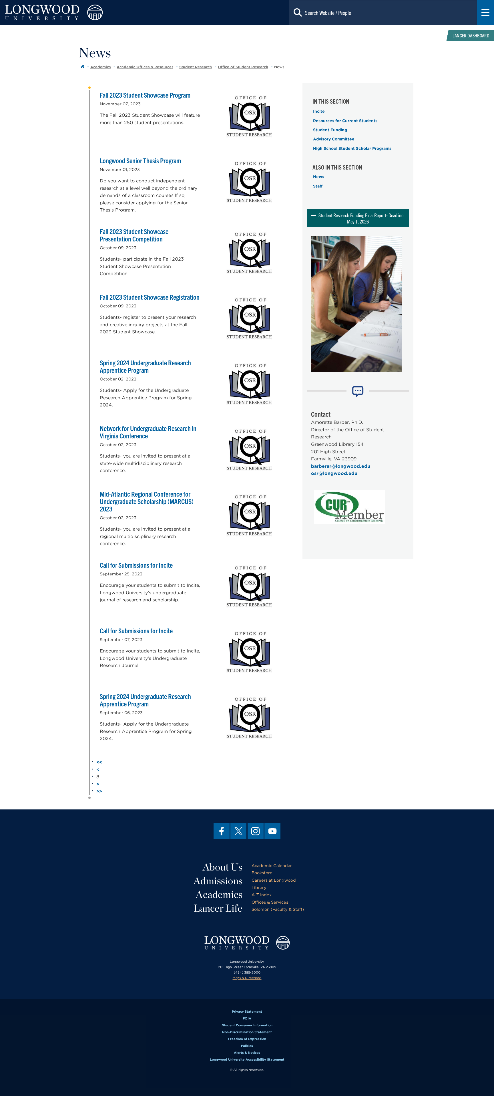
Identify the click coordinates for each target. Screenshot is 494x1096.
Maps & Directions (247, 978)
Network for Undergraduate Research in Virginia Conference (148, 432)
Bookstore (262, 872)
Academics (100, 67)
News (318, 176)
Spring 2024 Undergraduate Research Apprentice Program (145, 366)
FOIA (247, 1018)
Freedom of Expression (247, 1039)
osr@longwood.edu (334, 473)
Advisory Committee (333, 139)
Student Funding (330, 130)
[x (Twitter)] (238, 831)
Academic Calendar (272, 865)
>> (99, 791)
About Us (222, 867)
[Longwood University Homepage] (99, 12)
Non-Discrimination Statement (247, 1032)
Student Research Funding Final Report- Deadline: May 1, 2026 (361, 218)
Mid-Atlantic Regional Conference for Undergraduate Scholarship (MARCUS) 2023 (147, 501)
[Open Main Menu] (485, 12)
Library (259, 887)
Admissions (218, 881)
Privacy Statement (247, 1012)
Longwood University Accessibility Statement (247, 1059)
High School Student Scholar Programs (352, 148)
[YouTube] (272, 831)
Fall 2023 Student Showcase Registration (150, 297)
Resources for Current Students (345, 120)
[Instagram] (256, 831)
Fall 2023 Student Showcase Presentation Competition (134, 235)
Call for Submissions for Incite (136, 565)
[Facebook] (222, 831)
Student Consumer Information (247, 1025)
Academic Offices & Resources (145, 67)
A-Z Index (262, 894)
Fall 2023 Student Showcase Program (145, 94)
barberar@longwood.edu (340, 466)
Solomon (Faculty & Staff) (278, 909)
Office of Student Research (243, 67)
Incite (319, 111)
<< (99, 762)
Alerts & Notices (247, 1053)
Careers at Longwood (274, 880)
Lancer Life (218, 908)
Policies (247, 1046)
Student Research (195, 67)
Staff (317, 186)
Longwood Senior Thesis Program (140, 160)
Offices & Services (270, 902)
